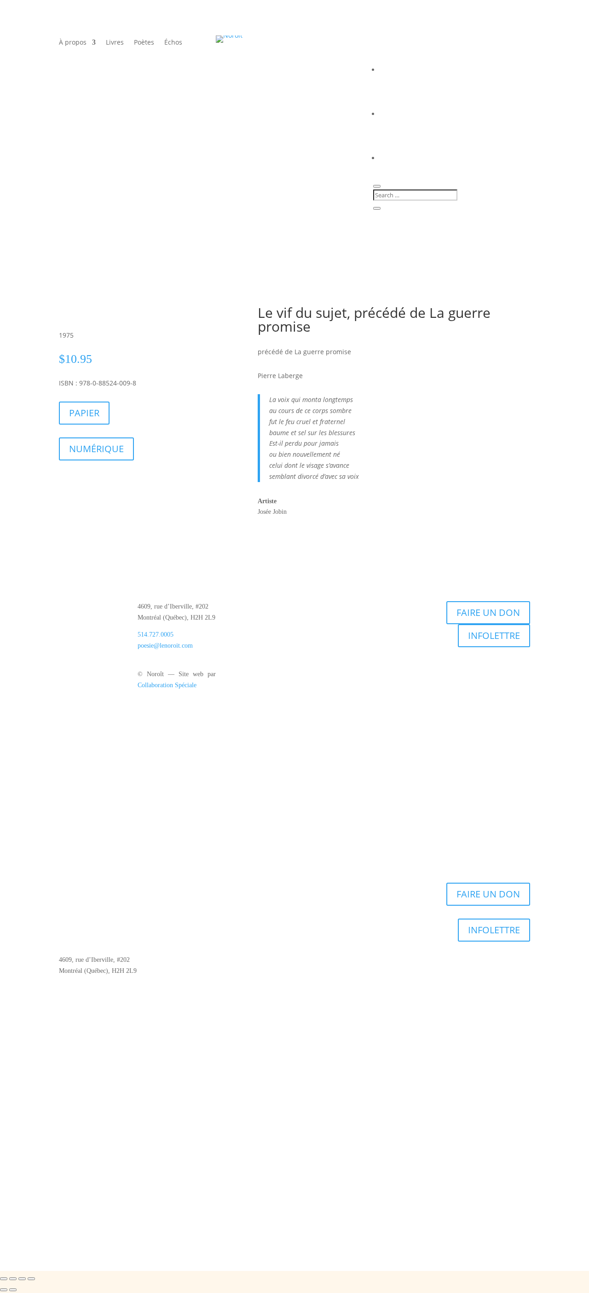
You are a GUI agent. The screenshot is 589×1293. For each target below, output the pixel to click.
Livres (115, 42)
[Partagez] (22, 1278)
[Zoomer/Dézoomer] (3, 1278)
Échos (173, 42)
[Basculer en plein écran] (13, 1278)
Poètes (144, 42)
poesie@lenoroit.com (165, 645)
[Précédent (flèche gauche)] (3, 1289)
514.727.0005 (155, 634)
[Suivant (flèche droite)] (13, 1289)
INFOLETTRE (494, 635)
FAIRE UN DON (488, 612)
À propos (73, 42)
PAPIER (84, 413)
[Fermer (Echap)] (31, 1278)
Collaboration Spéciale (167, 685)
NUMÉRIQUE (96, 448)
